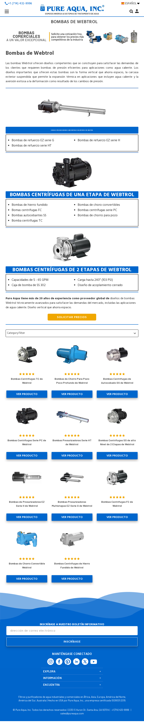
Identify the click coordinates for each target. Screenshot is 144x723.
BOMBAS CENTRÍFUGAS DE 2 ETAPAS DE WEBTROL (72, 278)
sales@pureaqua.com (72, 713)
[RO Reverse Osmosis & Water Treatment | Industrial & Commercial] (72, 9)
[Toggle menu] (10, 14)
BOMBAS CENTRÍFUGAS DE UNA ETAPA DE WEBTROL (72, 208)
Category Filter (72, 333)
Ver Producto (27, 394)
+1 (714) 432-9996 (20, 3)
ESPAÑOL (131, 3)
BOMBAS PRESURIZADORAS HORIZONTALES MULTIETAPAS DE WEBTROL (72, 139)
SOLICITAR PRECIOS (72, 317)
